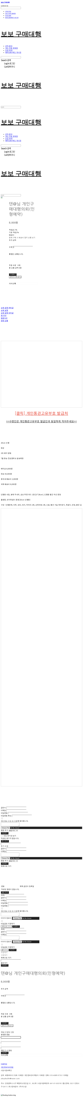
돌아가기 (5, 950)
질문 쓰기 (5, 892)
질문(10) (4, 318)
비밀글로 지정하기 (8, 923)
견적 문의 (8, 11)
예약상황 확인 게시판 (11, 18)
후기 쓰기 (5, 841)
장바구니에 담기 (7, 1025)
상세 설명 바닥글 (7, 313)
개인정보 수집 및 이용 (9, 821)
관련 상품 (4, 320)
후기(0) (3, 315)
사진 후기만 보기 (9, 835)
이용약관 (4, 1064)
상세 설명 (4, 310)
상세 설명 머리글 (7, 307)
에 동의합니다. (14, 821)
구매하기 (5, 965)
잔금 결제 (8, 15)
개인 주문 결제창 (10, 13)
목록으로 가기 (6, 926)
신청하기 (5, 1052)
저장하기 (5, 833)
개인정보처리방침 (7, 1067)
